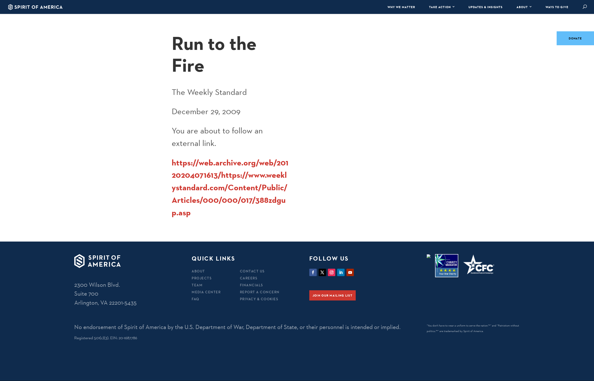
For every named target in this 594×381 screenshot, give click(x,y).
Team (197, 285)
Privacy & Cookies (259, 299)
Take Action (440, 7)
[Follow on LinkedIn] (341, 272)
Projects (202, 278)
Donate (575, 38)
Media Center (206, 292)
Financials (251, 285)
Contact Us (252, 271)
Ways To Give (557, 7)
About (522, 7)
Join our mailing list (332, 295)
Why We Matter (401, 7)
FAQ (195, 299)
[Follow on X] (322, 272)
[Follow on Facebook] (313, 272)
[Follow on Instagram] (331, 272)
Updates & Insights (485, 7)
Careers (249, 278)
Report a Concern (260, 292)
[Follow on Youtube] (350, 272)
